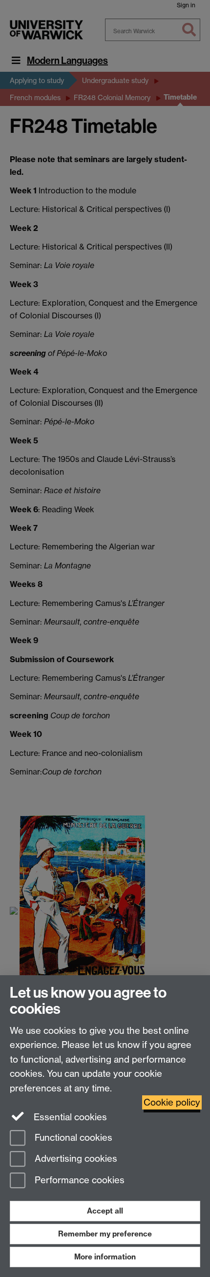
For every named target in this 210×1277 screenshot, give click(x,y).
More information (105, 1256)
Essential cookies (69, 1117)
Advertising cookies (74, 1159)
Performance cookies (78, 1180)
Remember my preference (105, 1233)
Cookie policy (172, 1102)
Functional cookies (72, 1137)
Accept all (105, 1210)
